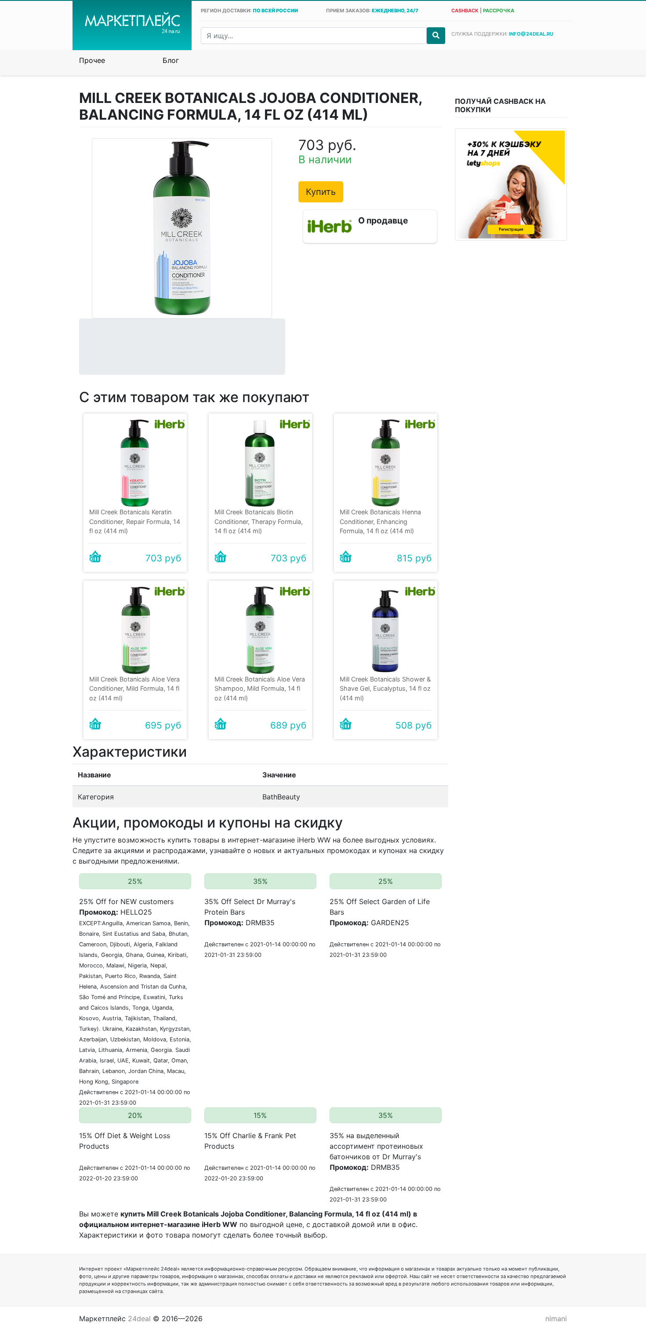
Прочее (92, 60)
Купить (321, 192)
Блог (171, 60)
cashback (465, 10)
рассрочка (498, 10)
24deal (139, 1318)
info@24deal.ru (531, 34)
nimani (556, 1318)
